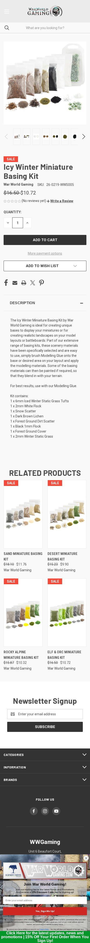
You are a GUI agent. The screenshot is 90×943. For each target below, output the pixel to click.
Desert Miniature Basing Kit (63, 556)
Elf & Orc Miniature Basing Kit (64, 655)
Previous (6, 136)
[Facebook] (6, 282)
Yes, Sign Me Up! (45, 911)
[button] (60, 201)
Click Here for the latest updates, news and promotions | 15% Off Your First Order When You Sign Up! (45, 937)
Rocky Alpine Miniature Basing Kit (21, 655)
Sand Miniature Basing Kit (23, 556)
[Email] (14, 282)
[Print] (23, 282)
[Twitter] (32, 282)
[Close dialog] (86, 858)
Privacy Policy (44, 929)
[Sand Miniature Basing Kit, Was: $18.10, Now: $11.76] (23, 514)
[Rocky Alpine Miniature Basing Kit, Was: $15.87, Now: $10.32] (23, 612)
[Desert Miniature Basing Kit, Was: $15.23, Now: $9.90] (66, 514)
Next (83, 136)
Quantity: (13, 212)
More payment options (45, 253)
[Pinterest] (41, 282)
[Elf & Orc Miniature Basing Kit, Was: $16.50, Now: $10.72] (66, 612)
